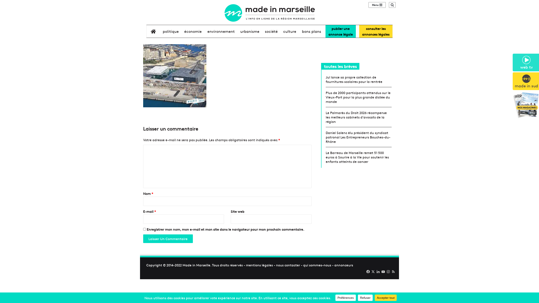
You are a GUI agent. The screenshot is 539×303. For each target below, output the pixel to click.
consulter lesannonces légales (376, 31)
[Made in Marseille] (269, 13)
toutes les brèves (340, 66)
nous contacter (288, 265)
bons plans (311, 31)
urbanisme (249, 31)
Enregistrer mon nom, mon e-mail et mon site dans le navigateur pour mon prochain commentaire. (225, 229)
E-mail (149, 211)
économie (193, 31)
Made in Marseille (196, 265)
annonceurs (343, 265)
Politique (171, 31)
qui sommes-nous (317, 265)
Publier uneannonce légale (340, 31)
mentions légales (259, 265)
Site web (237, 211)
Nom (148, 193)
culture (289, 31)
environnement (221, 31)
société (271, 31)
